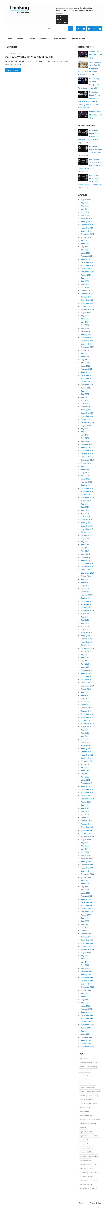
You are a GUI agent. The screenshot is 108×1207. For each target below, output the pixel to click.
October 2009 (86, 833)
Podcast (20, 39)
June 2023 (85, 319)
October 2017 (86, 532)
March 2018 (85, 517)
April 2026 (85, 212)
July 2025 (84, 240)
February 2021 (86, 407)
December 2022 (87, 338)
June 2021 (85, 394)
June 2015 (85, 620)
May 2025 (84, 247)
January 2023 (86, 335)
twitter (93, 1188)
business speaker (85, 1079)
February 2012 (86, 745)
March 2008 (85, 893)
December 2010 (87, 789)
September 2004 (87, 1025)
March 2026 (85, 215)
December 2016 (87, 564)
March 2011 (85, 780)
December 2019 (87, 451)
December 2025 (87, 225)
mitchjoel (91, 1168)
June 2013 (85, 695)
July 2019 (84, 466)
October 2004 (86, 1022)
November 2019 (87, 454)
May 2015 (84, 623)
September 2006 (87, 949)
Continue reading (12, 70)
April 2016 (85, 589)
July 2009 (84, 843)
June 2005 (85, 996)
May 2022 (84, 360)
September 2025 (87, 234)
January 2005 (86, 1012)
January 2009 (86, 862)
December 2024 (87, 262)
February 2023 (86, 331)
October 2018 (86, 495)
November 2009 (87, 830)
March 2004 (85, 1034)
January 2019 (86, 485)
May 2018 (84, 510)
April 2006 (85, 965)
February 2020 (86, 444)
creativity (82, 1095)
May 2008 (84, 887)
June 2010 (85, 808)
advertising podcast (86, 1062)
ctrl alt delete (92, 1095)
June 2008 (85, 884)
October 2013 (86, 683)
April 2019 (85, 476)
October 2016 (86, 570)
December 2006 (87, 940)
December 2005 (87, 978)
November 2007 (87, 906)
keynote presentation (86, 1132)
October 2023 (86, 306)
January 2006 (86, 975)
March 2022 (85, 366)
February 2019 (86, 482)
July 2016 (84, 579)
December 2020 (87, 413)
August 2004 (86, 1028)
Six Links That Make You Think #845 (95, 115)
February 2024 (86, 294)
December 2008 (87, 865)
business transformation (87, 1087)
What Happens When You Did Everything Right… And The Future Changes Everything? (89, 68)
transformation (84, 1188)
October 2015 (86, 607)
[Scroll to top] (104, 1203)
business (82, 1066)
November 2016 (87, 567)
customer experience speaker (89, 1103)
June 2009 (85, 846)
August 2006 (86, 953)
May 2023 (84, 322)
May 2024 (84, 284)
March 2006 (85, 968)
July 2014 (84, 655)
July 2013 (84, 692)
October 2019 (86, 457)
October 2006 (86, 946)
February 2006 (86, 971)
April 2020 (85, 438)
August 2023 (86, 313)
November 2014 (87, 642)
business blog (92, 1066)
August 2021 (86, 388)
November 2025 (87, 228)
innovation (83, 1127)
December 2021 (87, 375)
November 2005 (87, 981)
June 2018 (85, 507)
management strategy (86, 1148)
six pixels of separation (87, 1176)
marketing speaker (85, 1164)
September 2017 (87, 535)
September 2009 (87, 836)
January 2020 (86, 447)
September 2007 (87, 912)
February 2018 (86, 520)
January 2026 (86, 222)
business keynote (85, 1075)
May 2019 (84, 473)
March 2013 (85, 705)
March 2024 (85, 291)
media (96, 1164)
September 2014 (87, 648)
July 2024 (84, 278)
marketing (83, 1156)
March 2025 (85, 253)
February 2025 (86, 256)
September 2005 (87, 987)
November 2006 (87, 943)
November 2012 (87, 717)
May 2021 (84, 397)
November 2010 (87, 793)
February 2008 (86, 896)
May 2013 (84, 698)
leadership (96, 1136)
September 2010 (87, 799)
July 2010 (84, 805)
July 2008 (84, 880)
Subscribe (44, 39)
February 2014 (86, 670)
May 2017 (84, 548)
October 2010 (86, 796)
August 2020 (86, 426)
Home (9, 39)
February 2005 (86, 1009)
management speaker (86, 1144)
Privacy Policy (95, 1203)
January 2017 (86, 560)
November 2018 (87, 491)
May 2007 (84, 924)
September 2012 (87, 724)
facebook (93, 1123)
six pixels (83, 1172)
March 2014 (85, 667)
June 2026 (85, 206)
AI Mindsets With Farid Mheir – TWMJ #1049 (95, 149)
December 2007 (87, 902)
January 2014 (86, 673)
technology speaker (86, 1184)
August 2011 (85, 764)
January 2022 (86, 372)
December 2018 (87, 488)
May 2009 (84, 849)
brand (96, 1062)
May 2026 (84, 209)
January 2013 (86, 711)
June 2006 (85, 959)
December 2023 (87, 300)
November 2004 (87, 1019)
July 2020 (84, 429)
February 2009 (86, 858)
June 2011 (85, 771)
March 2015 (85, 629)
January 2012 (86, 749)
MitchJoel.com (59, 39)
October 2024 (86, 269)
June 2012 (85, 733)
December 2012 (87, 714)
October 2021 (86, 382)
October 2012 (86, 720)
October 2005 (86, 984)
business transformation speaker (90, 1091)
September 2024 (87, 272)
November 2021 (87, 379)
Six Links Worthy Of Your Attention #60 (29, 57)
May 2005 (84, 1000)
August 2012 (86, 727)
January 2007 (86, 937)
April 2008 (85, 890)
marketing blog (93, 1156)
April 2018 (85, 513)
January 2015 (86, 636)
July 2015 (84, 617)
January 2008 (86, 899)
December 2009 (87, 827)
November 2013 (87, 680)
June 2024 (85, 281)
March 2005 (85, 1006)
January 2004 (86, 1040)
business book (84, 1071)
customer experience (86, 1099)
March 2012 (85, 742)
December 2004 (87, 1015)
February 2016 (86, 595)
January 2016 (86, 598)
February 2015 (86, 633)
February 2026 (86, 218)
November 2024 (87, 266)
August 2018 (86, 501)
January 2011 (86, 786)
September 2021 (87, 385)
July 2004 (84, 1031)
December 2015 (87, 601)
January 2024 (86, 297)
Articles (31, 39)
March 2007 (85, 931)
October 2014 (86, 645)
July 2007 (84, 918)
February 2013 (86, 708)
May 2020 (84, 435)
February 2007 (86, 934)
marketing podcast (85, 1160)
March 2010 (85, 818)
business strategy (85, 1083)
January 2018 (86, 523)
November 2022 (87, 341)
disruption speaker (94, 1119)
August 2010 (86, 802)
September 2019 (87, 460)
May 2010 (84, 811)
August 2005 (86, 990)
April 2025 (85, 250)
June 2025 (85, 244)
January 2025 (86, 259)
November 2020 (87, 416)
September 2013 (87, 686)
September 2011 (87, 761)
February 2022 (86, 369)
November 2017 (87, 529)
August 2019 (86, 463)
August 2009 (86, 840)
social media (84, 1180)
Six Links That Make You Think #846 (95, 55)
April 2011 (85, 777)
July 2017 (84, 542)
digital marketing (85, 1111)
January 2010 (86, 824)
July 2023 (84, 316)
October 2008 (86, 871)
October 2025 (86, 231)
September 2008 (87, 874)
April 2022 (85, 363)
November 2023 (87, 303)
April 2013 (85, 702)
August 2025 (86, 237)
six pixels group (93, 1172)
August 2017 (86, 538)
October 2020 (86, 419)
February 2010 (86, 821)
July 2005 (84, 993)
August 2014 (86, 651)
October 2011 (86, 758)
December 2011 (87, 752)
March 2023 (85, 328)
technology (94, 1180)
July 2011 (84, 768)
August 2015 (86, 614)
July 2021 (84, 391)
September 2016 (87, 573)
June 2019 (85, 469)
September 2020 (87, 422)
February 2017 (86, 557)
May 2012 (84, 736)
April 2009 (85, 852)
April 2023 (85, 325)
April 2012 (85, 739)
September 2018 (87, 498)
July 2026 (84, 203)
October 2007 (86, 909)
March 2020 (85, 441)
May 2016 (84, 586)
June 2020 (85, 432)
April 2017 (85, 551)
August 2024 (86, 275)
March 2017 (85, 554)
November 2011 (87, 755)
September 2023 (87, 309)
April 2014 (85, 664)
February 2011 (86, 783)
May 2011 (84, 774)
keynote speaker (85, 1136)
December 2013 (87, 677)
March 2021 (85, 404)
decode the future (85, 1107)
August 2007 (86, 915)
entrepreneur (83, 1123)
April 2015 (85, 626)
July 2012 (84, 730)
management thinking (86, 1152)
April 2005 (85, 1003)
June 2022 (85, 356)
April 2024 (85, 288)
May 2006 (84, 962)
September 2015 (87, 611)
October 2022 (86, 344)
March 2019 (85, 479)
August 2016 (86, 576)
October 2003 (86, 1044)
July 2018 (84, 504)
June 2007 (85, 921)
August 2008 (86, 877)
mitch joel (83, 1168)
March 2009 (85, 855)
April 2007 (85, 927)
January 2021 (86, 410)
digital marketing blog (86, 1115)
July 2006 (84, 956)
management (84, 1140)
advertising (83, 1058)
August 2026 (86, 200)
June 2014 (85, 658)
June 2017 (85, 545)
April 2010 (85, 815)
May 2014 (84, 661)
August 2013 (86, 689)
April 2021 (85, 400)
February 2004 (86, 1037)
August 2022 (86, 350)
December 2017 (87, 526)
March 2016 (85, 592)
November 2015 (87, 604)
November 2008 (87, 868)
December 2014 (87, 639)
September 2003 (87, 1047)
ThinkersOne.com (78, 39)
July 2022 (84, 353)
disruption (83, 1119)
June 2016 (85, 582)
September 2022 (87, 347)
